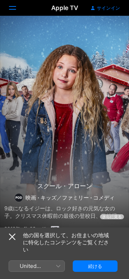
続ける (95, 266)
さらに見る (112, 216)
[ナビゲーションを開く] (17, 8)
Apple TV (64, 7)
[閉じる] (12, 237)
